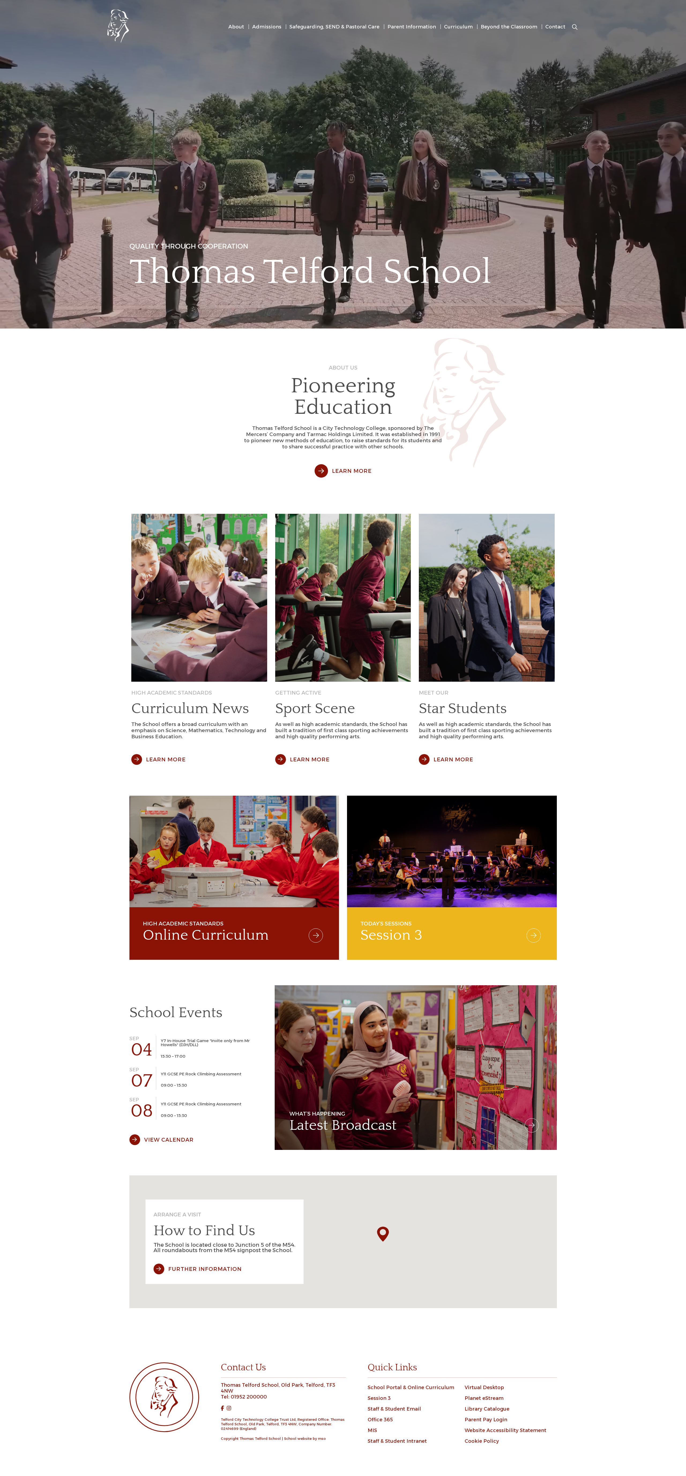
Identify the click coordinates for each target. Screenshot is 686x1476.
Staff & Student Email (394, 1409)
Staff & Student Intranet (397, 1441)
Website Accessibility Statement (505, 1430)
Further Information (205, 1269)
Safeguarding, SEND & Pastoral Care (334, 27)
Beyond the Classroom (509, 27)
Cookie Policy (482, 1441)
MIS (372, 1430)
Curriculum (458, 27)
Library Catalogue (487, 1409)
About (236, 27)
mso (322, 1438)
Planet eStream (484, 1398)
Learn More (352, 471)
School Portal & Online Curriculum (411, 1387)
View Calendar (169, 1139)
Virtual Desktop (484, 1387)
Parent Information (411, 27)
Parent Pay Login (486, 1420)
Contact (555, 27)
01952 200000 (249, 1397)
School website (298, 1438)
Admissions (266, 27)
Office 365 (380, 1420)
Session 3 (379, 1398)
